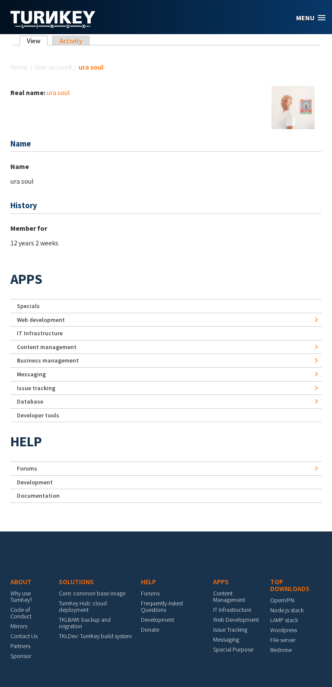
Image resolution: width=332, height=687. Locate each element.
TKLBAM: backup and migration (85, 623)
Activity (71, 40)
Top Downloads (290, 585)
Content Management (229, 596)
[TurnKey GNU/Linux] (53, 25)
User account (53, 67)
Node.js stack (286, 610)
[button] (311, 18)
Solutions (76, 581)
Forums (27, 468)
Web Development (236, 619)
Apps (26, 279)
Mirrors (18, 626)
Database (30, 401)
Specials (28, 306)
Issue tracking (36, 388)
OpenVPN (282, 600)
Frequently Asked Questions (162, 606)
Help (26, 441)
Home (19, 67)
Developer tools (38, 415)
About (21, 581)
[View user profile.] (293, 106)
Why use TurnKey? (21, 596)
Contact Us (24, 636)
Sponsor (20, 656)
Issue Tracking (230, 629)
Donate (150, 629)
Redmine (281, 650)
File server (282, 640)
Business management (48, 360)
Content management (47, 347)
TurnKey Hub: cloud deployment (83, 606)
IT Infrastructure (40, 333)
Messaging (31, 374)
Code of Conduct (21, 613)
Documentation (38, 495)
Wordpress (283, 630)
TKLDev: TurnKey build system (95, 636)
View (37, 40)
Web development (41, 320)
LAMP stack (284, 620)
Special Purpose (233, 649)
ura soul (58, 92)
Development (35, 482)
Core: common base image (92, 593)
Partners (20, 646)
